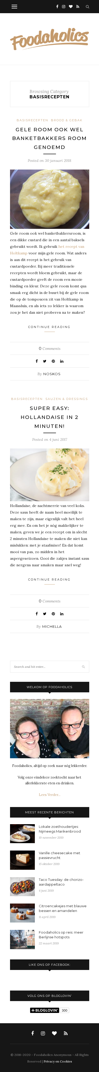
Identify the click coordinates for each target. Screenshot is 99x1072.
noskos (52, 374)
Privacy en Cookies (58, 1061)
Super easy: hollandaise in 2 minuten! (50, 417)
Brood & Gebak (67, 120)
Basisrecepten (32, 120)
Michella (52, 626)
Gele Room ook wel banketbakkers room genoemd (49, 138)
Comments (49, 348)
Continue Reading (49, 327)
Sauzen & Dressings (66, 399)
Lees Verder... (49, 795)
